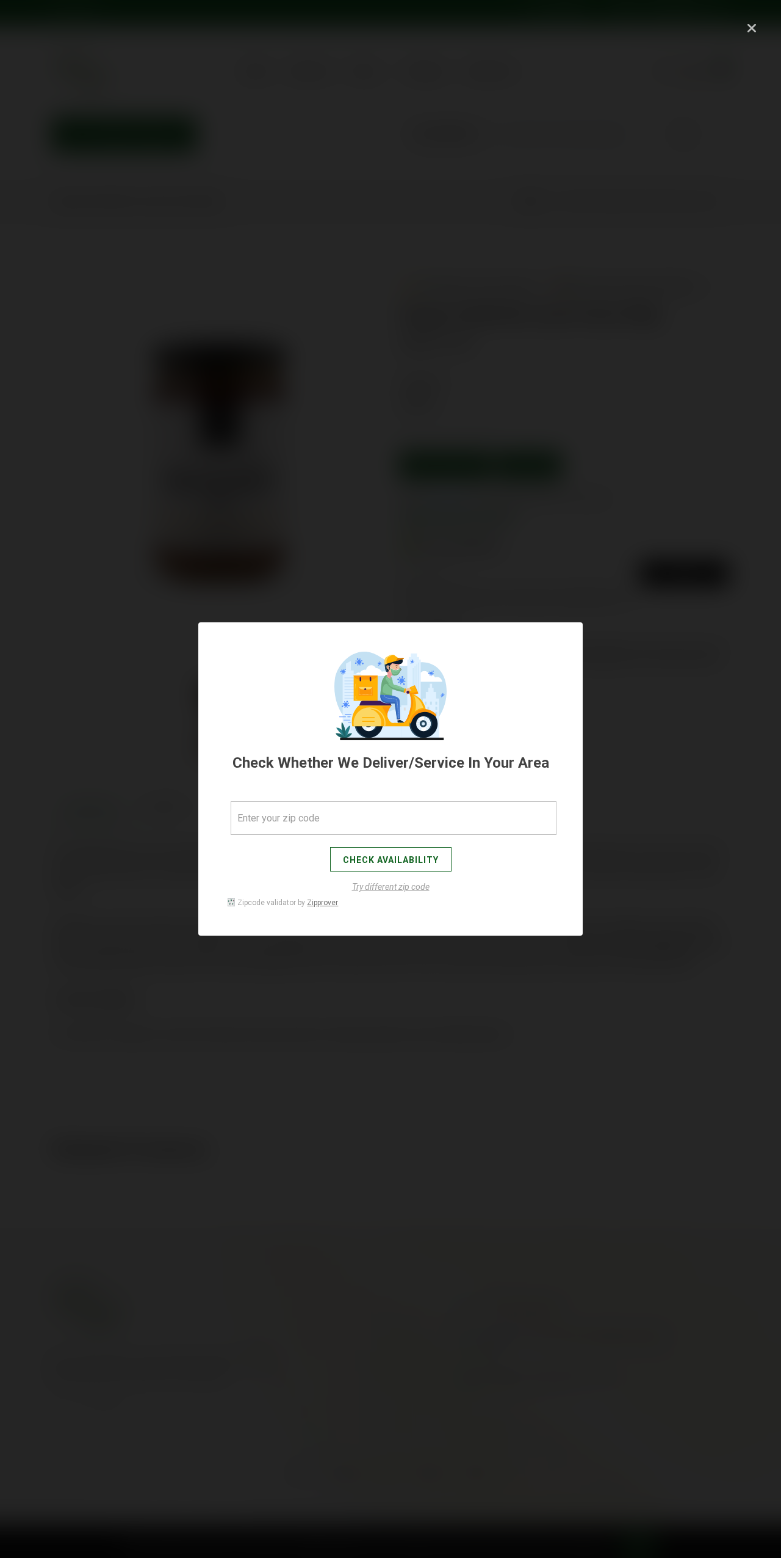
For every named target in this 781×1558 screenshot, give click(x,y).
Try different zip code (391, 887)
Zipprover (322, 902)
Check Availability (391, 860)
